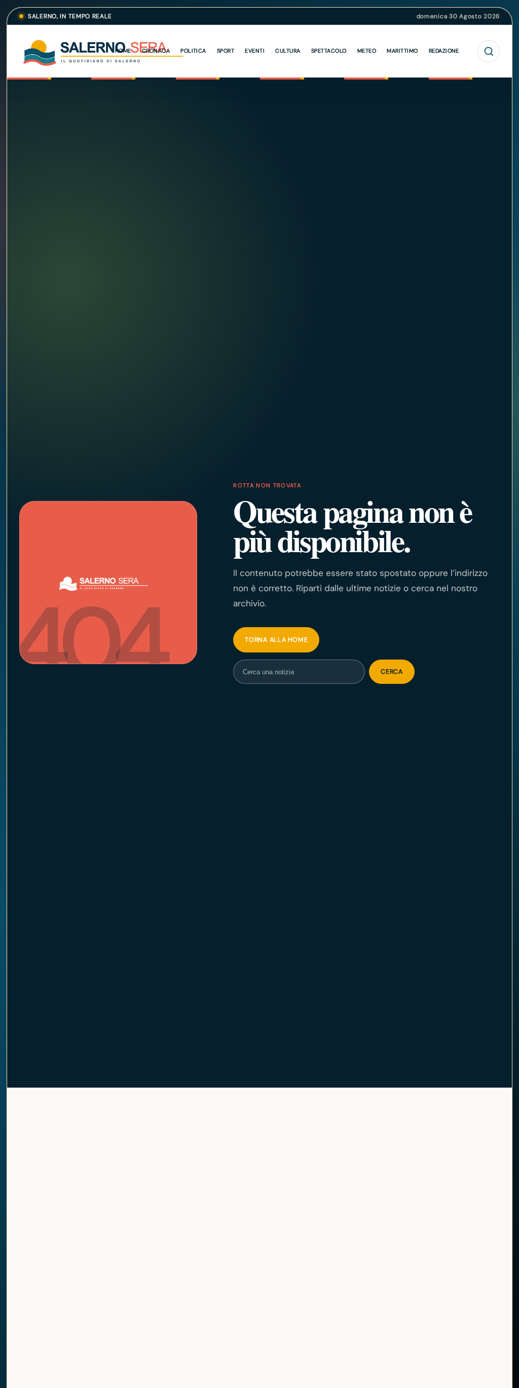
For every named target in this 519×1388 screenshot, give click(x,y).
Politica (193, 50)
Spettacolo (329, 50)
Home (123, 50)
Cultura (287, 50)
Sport (225, 50)
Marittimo (402, 50)
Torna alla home (276, 640)
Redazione (444, 50)
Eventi (255, 50)
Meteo (366, 50)
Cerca (392, 672)
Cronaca (156, 50)
